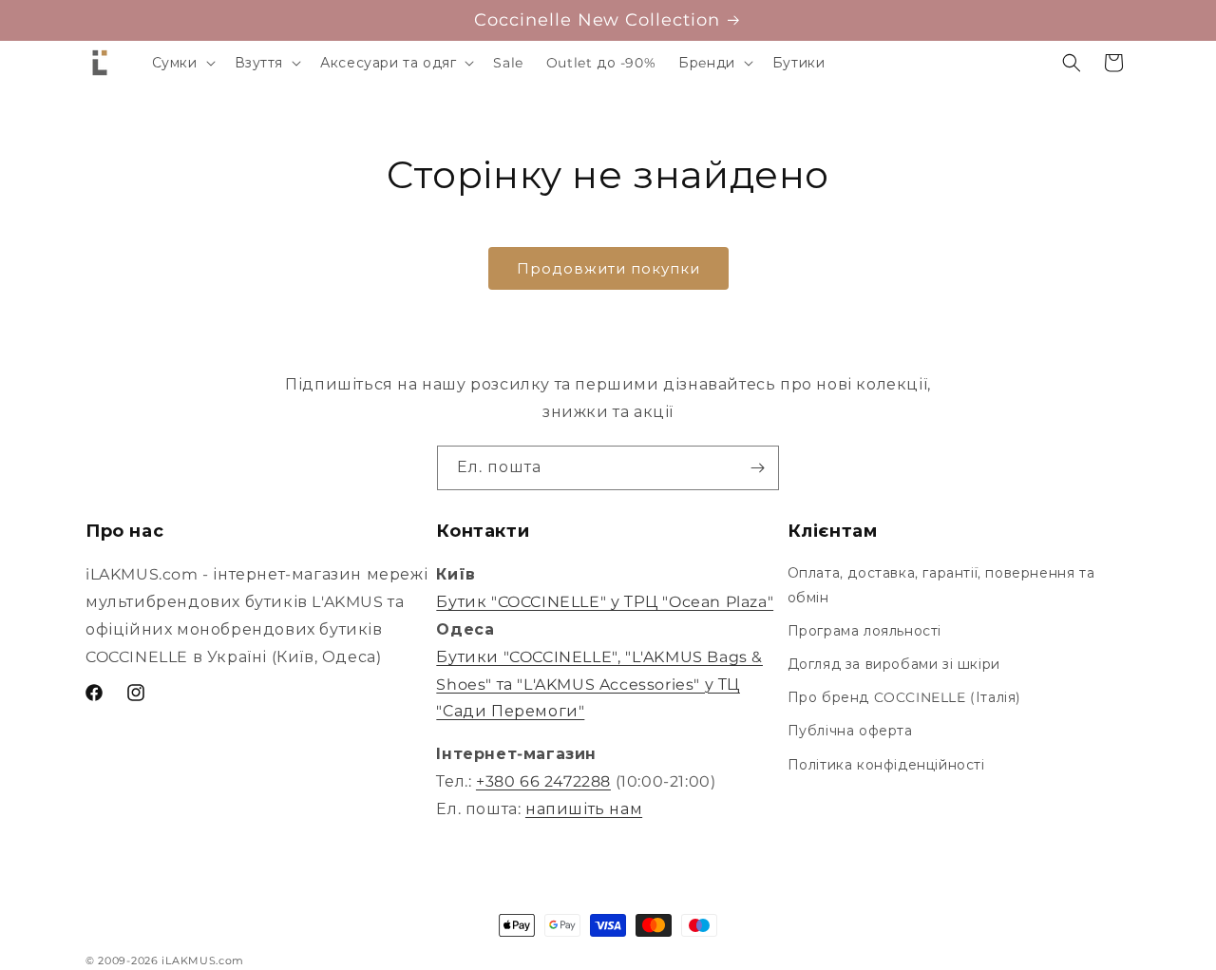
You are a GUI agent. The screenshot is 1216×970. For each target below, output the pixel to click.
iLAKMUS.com (203, 960)
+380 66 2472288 (543, 781)
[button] (182, 63)
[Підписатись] (757, 468)
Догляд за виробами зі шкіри (894, 664)
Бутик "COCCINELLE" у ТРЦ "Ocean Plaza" (604, 602)
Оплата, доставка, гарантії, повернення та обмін (941, 584)
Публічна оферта (850, 730)
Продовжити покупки (608, 268)
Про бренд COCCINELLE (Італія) (904, 697)
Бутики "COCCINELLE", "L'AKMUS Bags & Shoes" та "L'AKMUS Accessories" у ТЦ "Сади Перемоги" (599, 684)
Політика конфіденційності (886, 764)
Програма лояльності (864, 630)
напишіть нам (583, 809)
